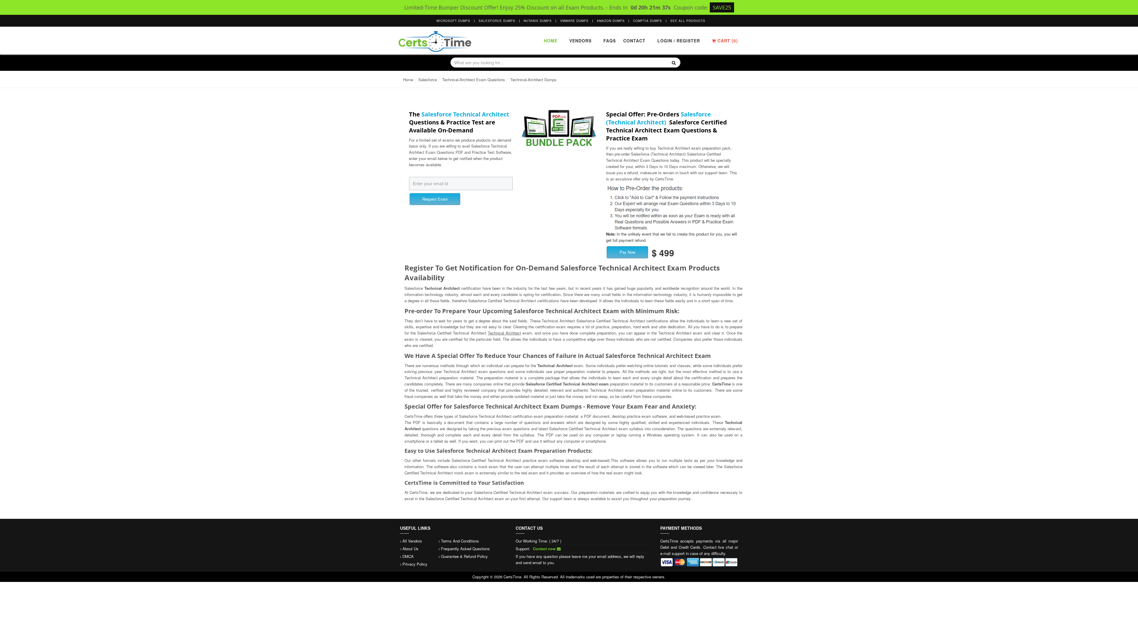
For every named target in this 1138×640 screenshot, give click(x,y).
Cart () (727, 41)
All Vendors (412, 541)
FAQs (609, 41)
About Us (410, 548)
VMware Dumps (574, 21)
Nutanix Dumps (538, 21)
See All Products (687, 21)
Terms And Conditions (460, 541)
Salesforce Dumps (497, 21)
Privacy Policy (414, 564)
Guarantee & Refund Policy (464, 556)
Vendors (580, 41)
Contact (633, 41)
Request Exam (435, 199)
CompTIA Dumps (647, 21)
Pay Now (627, 252)
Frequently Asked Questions (465, 548)
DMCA (408, 556)
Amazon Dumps (611, 21)
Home (550, 41)
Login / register (678, 41)
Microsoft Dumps (453, 21)
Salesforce (427, 79)
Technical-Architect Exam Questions (473, 79)
